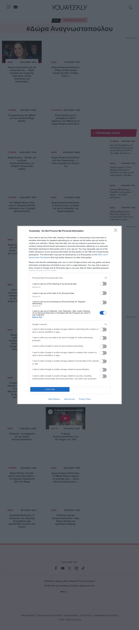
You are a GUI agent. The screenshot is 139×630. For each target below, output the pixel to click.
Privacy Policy (85, 399)
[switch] (103, 284)
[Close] (116, 231)
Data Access (69, 399)
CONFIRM (50, 389)
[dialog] (69, 315)
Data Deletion (54, 399)
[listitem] (69, 277)
